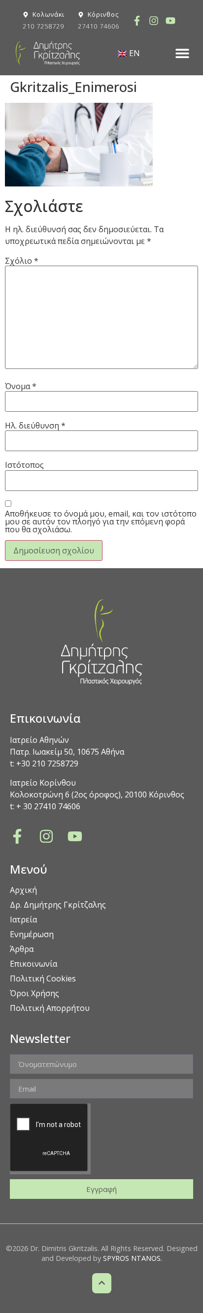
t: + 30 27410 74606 (45, 806)
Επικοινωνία (33, 964)
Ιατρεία (23, 919)
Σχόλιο (21, 261)
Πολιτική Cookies (43, 978)
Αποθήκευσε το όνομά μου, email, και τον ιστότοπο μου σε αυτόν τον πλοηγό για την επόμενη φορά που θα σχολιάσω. (101, 521)
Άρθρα (22, 949)
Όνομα (20, 386)
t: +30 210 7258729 (44, 763)
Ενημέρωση (32, 934)
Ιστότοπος (24, 465)
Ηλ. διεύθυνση (35, 425)
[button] (182, 53)
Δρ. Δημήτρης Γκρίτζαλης (58, 905)
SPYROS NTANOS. (132, 1258)
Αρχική (23, 890)
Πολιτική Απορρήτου (50, 1008)
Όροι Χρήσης (34, 993)
